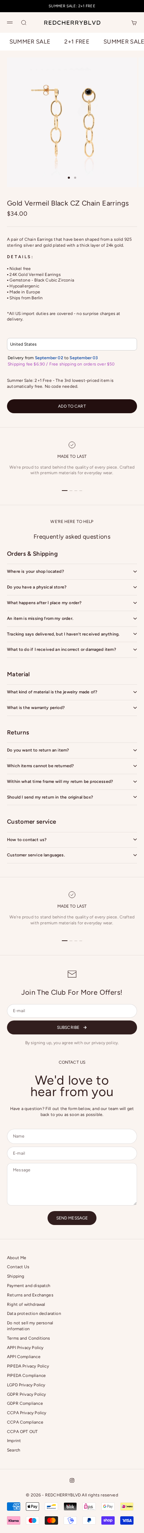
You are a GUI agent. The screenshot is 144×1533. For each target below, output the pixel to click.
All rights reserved (100, 1495)
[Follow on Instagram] (72, 1480)
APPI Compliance (24, 1356)
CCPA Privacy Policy (26, 1412)
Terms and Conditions (28, 1338)
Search (13, 1450)
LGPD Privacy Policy (26, 1384)
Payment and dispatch (29, 1285)
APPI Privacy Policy (25, 1347)
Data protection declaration (34, 1313)
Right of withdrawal (26, 1304)
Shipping (15, 1276)
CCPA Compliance (25, 1422)
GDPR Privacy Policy (26, 1394)
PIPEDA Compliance (26, 1375)
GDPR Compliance (25, 1403)
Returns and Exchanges (30, 1295)
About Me (16, 1257)
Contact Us (18, 1266)
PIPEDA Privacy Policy (28, 1366)
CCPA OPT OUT (22, 1431)
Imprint (14, 1440)
